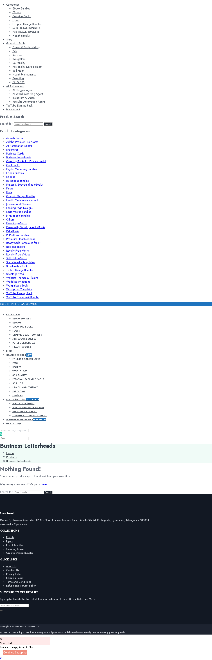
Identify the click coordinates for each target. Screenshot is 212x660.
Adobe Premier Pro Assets (22, 142)
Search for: (6, 124)
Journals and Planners (19, 204)
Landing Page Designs (19, 208)
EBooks (16, 12)
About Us (11, 566)
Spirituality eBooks (17, 266)
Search (48, 124)
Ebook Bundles (21, 9)
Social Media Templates (20, 262)
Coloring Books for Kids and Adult (26, 161)
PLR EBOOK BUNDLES (26, 32)
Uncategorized (15, 274)
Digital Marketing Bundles (21, 169)
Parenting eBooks (16, 223)
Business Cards (15, 154)
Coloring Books (21, 16)
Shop (9, 40)
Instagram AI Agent (23, 98)
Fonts (9, 192)
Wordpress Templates (19, 289)
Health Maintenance (24, 75)
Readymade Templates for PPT (24, 243)
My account (13, 109)
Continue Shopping (15, 653)
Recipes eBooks (15, 247)
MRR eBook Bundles (18, 216)
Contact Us (12, 570)
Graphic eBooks (15, 43)
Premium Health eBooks (20, 239)
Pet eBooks (12, 231)
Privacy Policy (14, 574)
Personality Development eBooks (25, 227)
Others (10, 220)
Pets (14, 51)
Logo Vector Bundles (18, 212)
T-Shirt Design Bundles (19, 270)
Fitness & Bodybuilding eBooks (24, 185)
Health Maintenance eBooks (23, 200)
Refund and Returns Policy (21, 585)
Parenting (18, 78)
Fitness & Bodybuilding (26, 47)
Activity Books (14, 138)
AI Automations (15, 86)
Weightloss (18, 59)
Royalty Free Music (17, 251)
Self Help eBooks (16, 258)
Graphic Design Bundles (26, 24)
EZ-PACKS (18, 82)
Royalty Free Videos (18, 255)
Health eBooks (21, 36)
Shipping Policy (14, 578)
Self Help (18, 71)
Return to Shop (26, 647)
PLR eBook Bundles (17, 235)
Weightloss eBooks (17, 286)
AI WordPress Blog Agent (27, 94)
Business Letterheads (18, 157)
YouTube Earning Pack (19, 106)
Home (44, 484)
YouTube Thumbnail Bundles (22, 297)
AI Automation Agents (19, 146)
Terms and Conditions (18, 582)
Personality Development (27, 67)
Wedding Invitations (18, 282)
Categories (12, 5)
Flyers (15, 20)
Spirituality (18, 63)
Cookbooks (13, 165)
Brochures (12, 150)
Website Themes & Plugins (22, 278)
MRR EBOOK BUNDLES (26, 28)
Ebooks (10, 177)
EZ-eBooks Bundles (17, 181)
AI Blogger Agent (22, 90)
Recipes (17, 55)
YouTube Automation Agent (28, 102)
